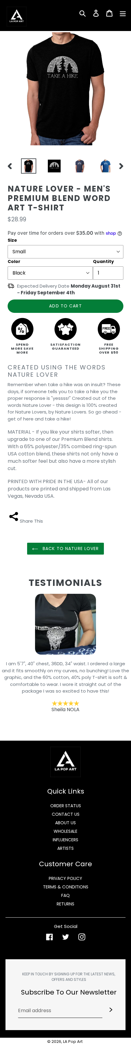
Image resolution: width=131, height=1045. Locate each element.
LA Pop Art (73, 1041)
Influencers (65, 840)
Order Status (65, 806)
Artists (65, 848)
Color (14, 261)
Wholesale (65, 831)
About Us (65, 823)
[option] (27, 166)
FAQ (65, 895)
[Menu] (122, 12)
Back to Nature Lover (70, 548)
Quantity (103, 261)
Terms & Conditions (65, 887)
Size (12, 240)
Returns (65, 904)
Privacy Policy (65, 878)
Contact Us (66, 814)
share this (31, 521)
